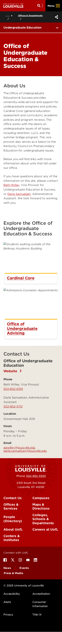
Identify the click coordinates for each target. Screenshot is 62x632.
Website (10, 371)
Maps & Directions (40, 506)
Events (24, 568)
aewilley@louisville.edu (19, 447)
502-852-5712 (13, 406)
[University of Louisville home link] (13, 5)
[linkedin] (35, 560)
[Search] (40, 5)
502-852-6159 (13, 389)
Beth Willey (11, 185)
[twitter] (12, 560)
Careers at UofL (45, 529)
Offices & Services (10, 506)
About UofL (13, 529)
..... (8, 15)
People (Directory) (12, 519)
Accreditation (41, 593)
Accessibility (11, 593)
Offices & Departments (30, 15)
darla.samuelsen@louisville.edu (25, 451)
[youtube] (28, 560)
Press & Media (13, 573)
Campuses (40, 498)
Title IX (37, 614)
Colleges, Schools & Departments (43, 519)
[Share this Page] (56, 17)
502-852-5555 (36, 476)
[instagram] (20, 560)
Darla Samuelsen (19, 194)
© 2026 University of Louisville (23, 585)
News (7, 568)
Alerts (7, 602)
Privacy (8, 614)
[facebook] (5, 560)
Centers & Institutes (11, 538)
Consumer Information (40, 604)
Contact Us (12, 498)
